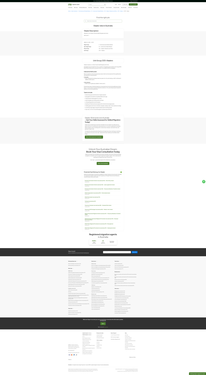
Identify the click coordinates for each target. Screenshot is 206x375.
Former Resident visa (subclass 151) (121, 299)
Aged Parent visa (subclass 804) (96, 274)
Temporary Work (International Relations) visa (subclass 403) (78, 303)
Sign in (103, 323)
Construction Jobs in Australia (130, 349)
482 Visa (69, 291)
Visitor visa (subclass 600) (119, 265)
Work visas (76, 7)
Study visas (102, 7)
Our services (135, 7)
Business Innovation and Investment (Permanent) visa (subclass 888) (125, 275)
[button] (203, 367)
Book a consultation (133, 4)
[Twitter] (74, 362)
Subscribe (134, 252)
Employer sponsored (72, 288)
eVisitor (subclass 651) (118, 263)
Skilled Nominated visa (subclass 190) (92, 197)
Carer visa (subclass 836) (95, 307)
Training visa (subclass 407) (90, 201)
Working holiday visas (83, 7)
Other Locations (99, 340)
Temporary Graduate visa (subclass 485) (75, 274)
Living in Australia (116, 7)
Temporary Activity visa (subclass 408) (74, 305)
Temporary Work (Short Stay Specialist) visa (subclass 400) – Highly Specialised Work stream (78, 296)
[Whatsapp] (80, 362)
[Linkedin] (77, 362)
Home (69, 11)
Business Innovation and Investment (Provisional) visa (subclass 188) (125, 277)
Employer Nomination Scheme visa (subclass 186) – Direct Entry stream (99, 180)
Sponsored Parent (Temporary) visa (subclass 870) (100, 279)
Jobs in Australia (123, 7)
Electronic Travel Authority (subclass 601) (122, 267)
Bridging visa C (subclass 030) (120, 291)
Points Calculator (109, 7)
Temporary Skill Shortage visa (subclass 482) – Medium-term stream (99, 209)
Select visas (125, 4)
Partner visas (93, 263)
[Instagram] (69, 362)
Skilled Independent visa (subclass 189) (75, 277)
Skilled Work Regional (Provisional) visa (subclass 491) (77, 281)
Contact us (130, 7)
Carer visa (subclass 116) (95, 309)
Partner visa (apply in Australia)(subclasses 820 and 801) (101, 265)
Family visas (70, 7)
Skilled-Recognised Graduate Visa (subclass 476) (76, 272)
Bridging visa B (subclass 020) (120, 292)
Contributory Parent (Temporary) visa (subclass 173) (100, 277)
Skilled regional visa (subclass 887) (97, 281)
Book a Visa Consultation (103, 163)
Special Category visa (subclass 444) (121, 309)
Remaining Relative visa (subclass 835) (98, 304)
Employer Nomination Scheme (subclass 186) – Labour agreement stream (100, 184)
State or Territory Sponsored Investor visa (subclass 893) (124, 285)
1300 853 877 (135, 1)
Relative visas (93, 294)
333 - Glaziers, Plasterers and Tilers (110, 11)
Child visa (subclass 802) (95, 290)
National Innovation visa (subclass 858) (75, 286)
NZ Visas (98, 346)
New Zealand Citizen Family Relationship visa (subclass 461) (101, 299)
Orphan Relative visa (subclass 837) (97, 302)
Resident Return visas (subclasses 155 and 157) (123, 304)
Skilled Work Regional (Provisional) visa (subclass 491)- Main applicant (99, 223)
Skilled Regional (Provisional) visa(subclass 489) (76, 284)
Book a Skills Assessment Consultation (94, 137)
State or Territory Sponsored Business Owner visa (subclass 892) (125, 283)
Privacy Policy (127, 336)
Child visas (93, 285)
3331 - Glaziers (120, 11)
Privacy (143, 365)
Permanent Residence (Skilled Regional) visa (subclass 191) (78, 282)
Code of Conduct (128, 339)
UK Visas (98, 342)
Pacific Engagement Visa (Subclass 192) (121, 311)
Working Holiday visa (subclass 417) (74, 265)
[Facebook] (72, 362)
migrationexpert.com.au (86, 334)
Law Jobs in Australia (128, 343)
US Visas (98, 343)
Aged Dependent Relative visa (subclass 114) (99, 295)
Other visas (117, 288)
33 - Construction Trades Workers (97, 11)
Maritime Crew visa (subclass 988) (120, 301)
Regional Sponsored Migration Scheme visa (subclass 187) (78, 300)
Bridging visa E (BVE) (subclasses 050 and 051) (123, 296)
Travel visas (90, 7)
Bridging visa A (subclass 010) (120, 294)
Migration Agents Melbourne (87, 352)
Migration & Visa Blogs (86, 342)
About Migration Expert (86, 338)
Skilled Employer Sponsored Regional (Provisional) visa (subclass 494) (77, 298)
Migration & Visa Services (86, 339)
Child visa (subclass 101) (95, 288)
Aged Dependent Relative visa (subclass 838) (99, 297)
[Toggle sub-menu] (77, 261)
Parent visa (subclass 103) (95, 276)
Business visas (96, 7)
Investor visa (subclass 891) (119, 281)
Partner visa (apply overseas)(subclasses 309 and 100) (100, 267)
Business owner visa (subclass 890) (121, 279)
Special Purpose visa (118, 306)
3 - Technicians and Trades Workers (84, 11)
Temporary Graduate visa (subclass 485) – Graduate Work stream (98, 205)
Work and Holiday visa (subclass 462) (74, 263)
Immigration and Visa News (87, 353)
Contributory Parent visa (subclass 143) (98, 272)
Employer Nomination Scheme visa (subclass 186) (76, 293)
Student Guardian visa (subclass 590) (74, 312)
